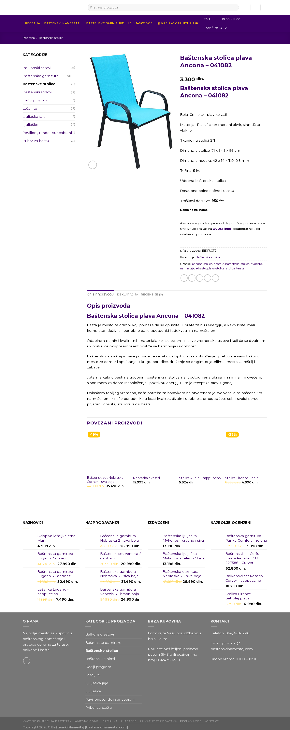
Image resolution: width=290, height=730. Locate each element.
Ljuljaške (30, 124)
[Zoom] (92, 165)
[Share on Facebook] (184, 277)
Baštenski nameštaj (61, 23)
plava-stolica (216, 268)
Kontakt (211, 721)
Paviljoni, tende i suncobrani (47, 133)
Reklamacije (190, 721)
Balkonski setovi (37, 68)
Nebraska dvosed (146, 478)
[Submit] (234, 7)
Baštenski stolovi (37, 92)
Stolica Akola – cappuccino (200, 478)
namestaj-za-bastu (193, 268)
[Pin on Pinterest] (207, 277)
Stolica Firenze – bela (241, 478)
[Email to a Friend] (199, 277)
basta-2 (219, 264)
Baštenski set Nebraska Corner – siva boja (105, 480)
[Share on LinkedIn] (215, 277)
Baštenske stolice (51, 38)
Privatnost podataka (158, 721)
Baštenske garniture (105, 23)
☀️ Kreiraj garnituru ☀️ (177, 23)
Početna (32, 23)
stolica (230, 268)
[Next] (267, 465)
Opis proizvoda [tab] (100, 294)
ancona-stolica (202, 264)
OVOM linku (222, 229)
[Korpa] (265, 7)
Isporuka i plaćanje (119, 721)
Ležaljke (30, 108)
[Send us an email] (26, 660)
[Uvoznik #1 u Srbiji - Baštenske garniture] (52, 7)
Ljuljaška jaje (34, 116)
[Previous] (87, 465)
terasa (240, 268)
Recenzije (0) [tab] (152, 294)
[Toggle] (73, 76)
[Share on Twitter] (191, 277)
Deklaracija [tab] (127, 294)
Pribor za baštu (36, 141)
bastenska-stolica (237, 264)
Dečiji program (36, 100)
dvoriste (256, 264)
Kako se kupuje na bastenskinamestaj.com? (61, 721)
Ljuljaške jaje (140, 23)
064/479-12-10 (168, 660)
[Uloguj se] (255, 7)
